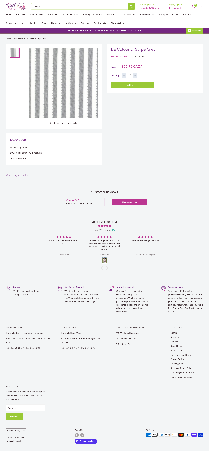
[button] (102, 268)
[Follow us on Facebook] (77, 435)
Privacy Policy (177, 359)
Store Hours (176, 346)
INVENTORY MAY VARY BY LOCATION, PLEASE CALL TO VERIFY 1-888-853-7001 (104, 30)
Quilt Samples (36, 14)
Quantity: (115, 75)
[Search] (131, 6)
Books (33, 23)
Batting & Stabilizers (92, 14)
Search (174, 332)
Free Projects (100, 23)
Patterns (85, 23)
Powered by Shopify (14, 441)
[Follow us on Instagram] (82, 435)
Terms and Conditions (181, 355)
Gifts (43, 23)
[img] (104, 226)
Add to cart (132, 85)
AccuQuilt (111, 14)
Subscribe (196, 30)
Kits (23, 23)
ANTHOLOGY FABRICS (120, 56)
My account (175, 7)
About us (175, 337)
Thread (54, 23)
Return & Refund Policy (181, 368)
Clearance (20, 14)
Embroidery (145, 14)
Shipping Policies (179, 363)
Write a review (129, 201)
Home (8, 14)
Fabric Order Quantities (181, 377)
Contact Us (176, 341)
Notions (69, 23)
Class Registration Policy (182, 372)
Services (10, 23)
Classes (128, 14)
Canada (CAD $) (13, 430)
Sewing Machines (167, 14)
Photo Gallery (117, 23)
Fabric (51, 14)
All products (18, 38)
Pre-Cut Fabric (68, 14)
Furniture (187, 14)
